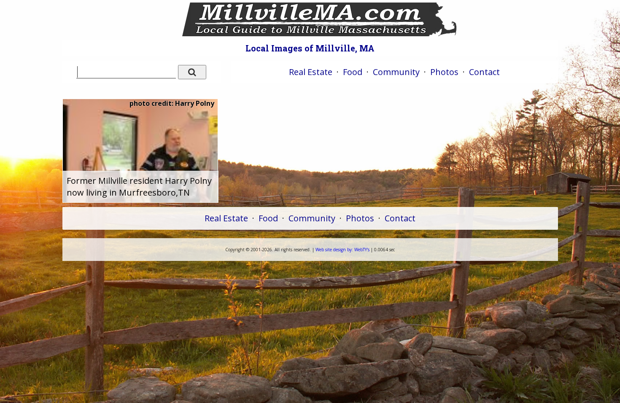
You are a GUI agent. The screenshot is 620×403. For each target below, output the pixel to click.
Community (396, 72)
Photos (444, 72)
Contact (484, 72)
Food (352, 72)
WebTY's (342, 250)
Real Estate (310, 72)
